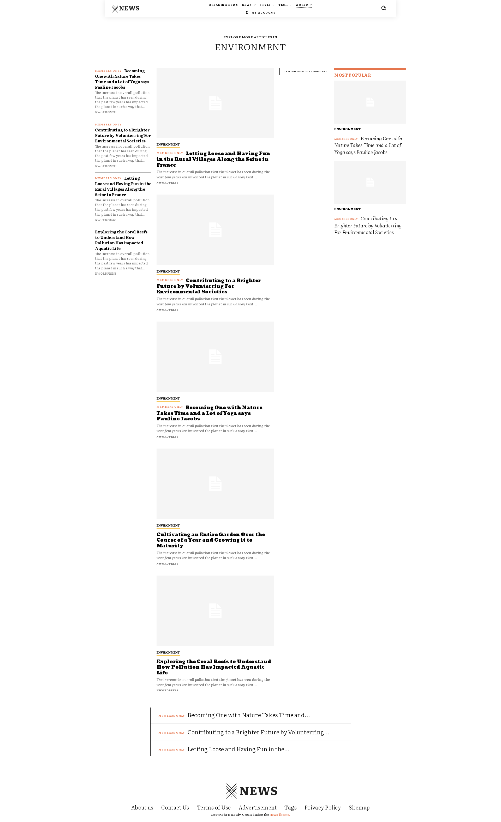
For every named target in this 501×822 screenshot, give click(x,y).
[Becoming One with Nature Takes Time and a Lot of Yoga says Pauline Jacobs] (215, 357)
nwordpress (105, 112)
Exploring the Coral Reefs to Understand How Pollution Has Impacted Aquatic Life (121, 240)
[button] (383, 8)
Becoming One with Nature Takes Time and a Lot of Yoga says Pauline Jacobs (122, 79)
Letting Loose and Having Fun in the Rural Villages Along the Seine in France (123, 186)
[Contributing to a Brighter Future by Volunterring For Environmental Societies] (215, 230)
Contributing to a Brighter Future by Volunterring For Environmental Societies (123, 135)
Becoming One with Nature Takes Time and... (249, 714)
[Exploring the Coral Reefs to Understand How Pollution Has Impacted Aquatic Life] (215, 611)
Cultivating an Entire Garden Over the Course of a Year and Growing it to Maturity (211, 540)
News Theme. (280, 814)
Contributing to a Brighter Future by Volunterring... (259, 732)
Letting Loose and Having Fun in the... (239, 749)
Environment (168, 144)
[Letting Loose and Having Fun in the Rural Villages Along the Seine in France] (215, 103)
